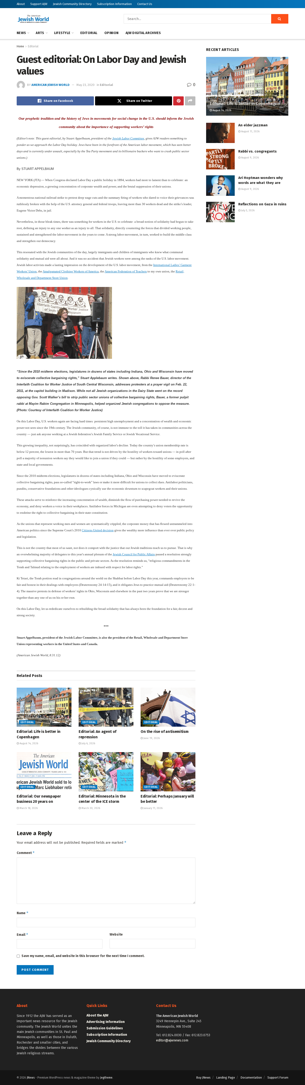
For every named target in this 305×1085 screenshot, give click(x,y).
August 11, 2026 (249, 131)
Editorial (88, 33)
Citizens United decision (98, 530)
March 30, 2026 (90, 808)
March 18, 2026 (28, 808)
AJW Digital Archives (143, 33)
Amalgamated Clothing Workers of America (71, 271)
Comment (26, 852)
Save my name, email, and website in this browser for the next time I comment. (83, 956)
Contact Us (144, 4)
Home (20, 46)
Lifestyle (62, 33)
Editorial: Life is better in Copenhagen (245, 103)
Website (116, 934)
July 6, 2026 (88, 743)
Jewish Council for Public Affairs (134, 554)
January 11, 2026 (153, 808)
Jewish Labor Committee (128, 138)
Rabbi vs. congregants (257, 151)
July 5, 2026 (247, 210)
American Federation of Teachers (126, 271)
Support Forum (277, 1077)
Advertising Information (105, 1022)
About (21, 4)
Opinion (111, 33)
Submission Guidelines (104, 1028)
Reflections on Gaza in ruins (262, 204)
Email (22, 934)
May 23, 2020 (85, 85)
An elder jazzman (253, 125)
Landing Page (225, 1077)
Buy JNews (203, 1077)
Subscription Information (114, 4)
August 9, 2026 (249, 157)
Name (23, 913)
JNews (31, 1077)
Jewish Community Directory (72, 4)
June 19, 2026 (151, 738)
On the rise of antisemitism (164, 731)
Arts (40, 33)
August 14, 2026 (28, 743)
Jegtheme (106, 1077)
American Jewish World (50, 85)
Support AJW (38, 4)
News (21, 33)
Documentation (251, 1077)
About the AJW (97, 1015)
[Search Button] (279, 19)
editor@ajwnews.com (172, 1040)
